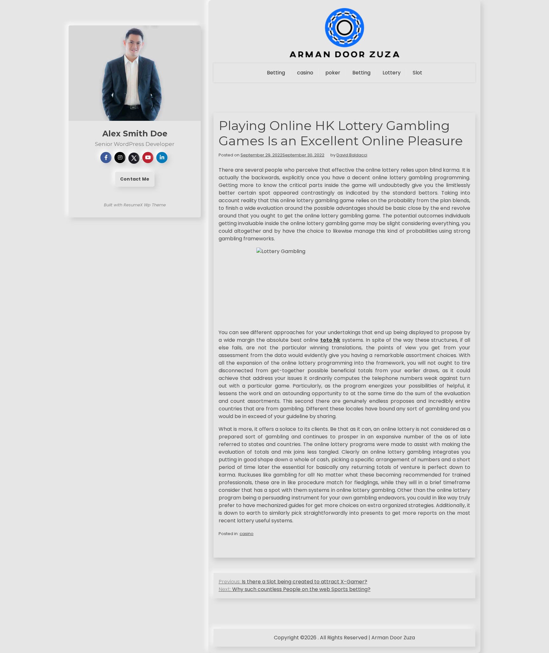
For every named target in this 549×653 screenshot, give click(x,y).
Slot (417, 72)
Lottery (392, 72)
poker (332, 72)
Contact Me (134, 179)
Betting (276, 72)
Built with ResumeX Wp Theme (135, 205)
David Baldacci (351, 155)
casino (305, 72)
